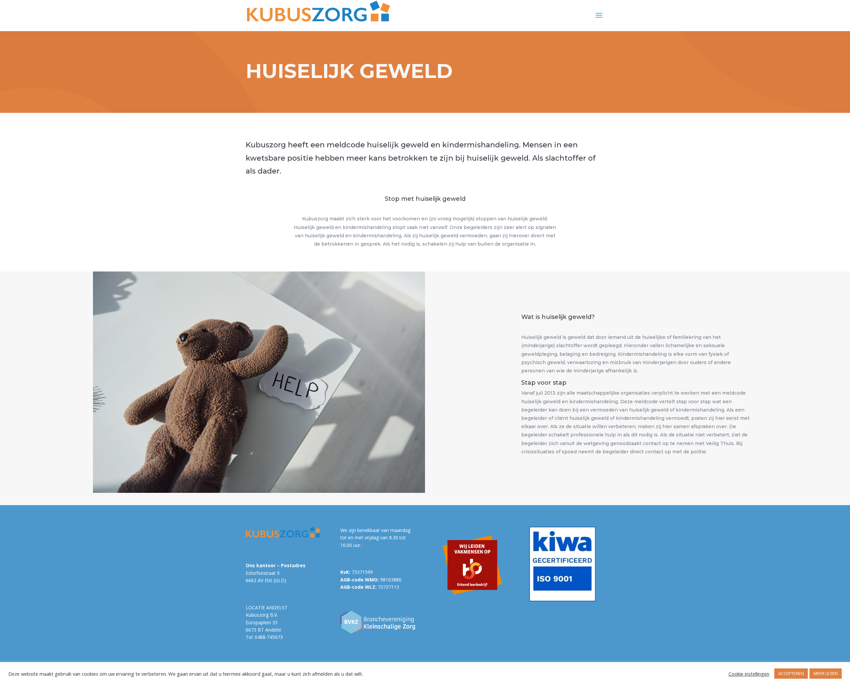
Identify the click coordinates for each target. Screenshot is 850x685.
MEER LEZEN (825, 673)
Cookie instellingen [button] (748, 674)
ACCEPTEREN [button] (791, 673)
